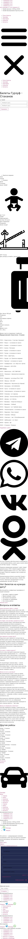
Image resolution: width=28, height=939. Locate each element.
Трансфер (5, 17)
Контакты (5, 22)
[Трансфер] (14, 791)
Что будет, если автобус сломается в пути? (12, 620)
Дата (3, 848)
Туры (4, 909)
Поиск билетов (7, 15)
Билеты (2, 762)
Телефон (4, 864)
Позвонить (3, 761)
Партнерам (6, 18)
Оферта (2, 844)
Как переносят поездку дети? (8, 636)
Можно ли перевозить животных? (9, 705)
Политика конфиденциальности (8, 845)
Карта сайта (3, 842)
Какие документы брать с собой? (9, 608)
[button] (14, 51)
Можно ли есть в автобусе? (7, 672)
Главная (5, 796)
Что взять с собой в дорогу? (7, 650)
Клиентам (5, 20)
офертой (24, 875)
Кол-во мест (5, 854)
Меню (1, 794)
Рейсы (4, 797)
